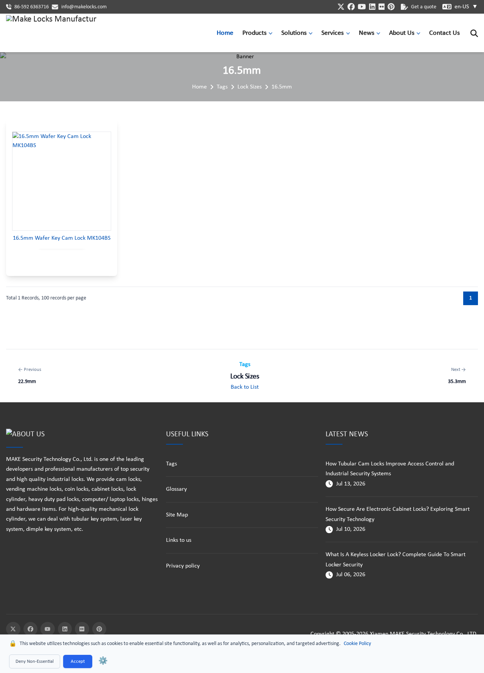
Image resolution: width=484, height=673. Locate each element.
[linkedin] (372, 6)
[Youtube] (47, 629)
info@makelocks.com (84, 7)
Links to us (178, 540)
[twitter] (340, 6)
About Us (401, 33)
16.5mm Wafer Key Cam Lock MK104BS (61, 238)
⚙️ (103, 661)
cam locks (128, 479)
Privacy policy (183, 566)
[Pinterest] (99, 629)
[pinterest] (391, 6)
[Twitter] (13, 629)
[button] (272, 33)
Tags (222, 87)
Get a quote (423, 7)
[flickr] (382, 6)
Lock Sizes (249, 87)
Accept (78, 661)
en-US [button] (466, 7)
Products (254, 33)
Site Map (177, 515)
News (366, 33)
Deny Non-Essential (35, 661)
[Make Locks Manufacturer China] (51, 33)
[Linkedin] (65, 629)
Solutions (294, 33)
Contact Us (444, 33)
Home (225, 33)
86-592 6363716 (31, 7)
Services (332, 33)
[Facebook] (30, 629)
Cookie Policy (357, 644)
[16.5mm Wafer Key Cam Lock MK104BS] (61, 181)
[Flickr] (82, 629)
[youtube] (362, 6)
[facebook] (351, 6)
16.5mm (281, 87)
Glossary (176, 489)
